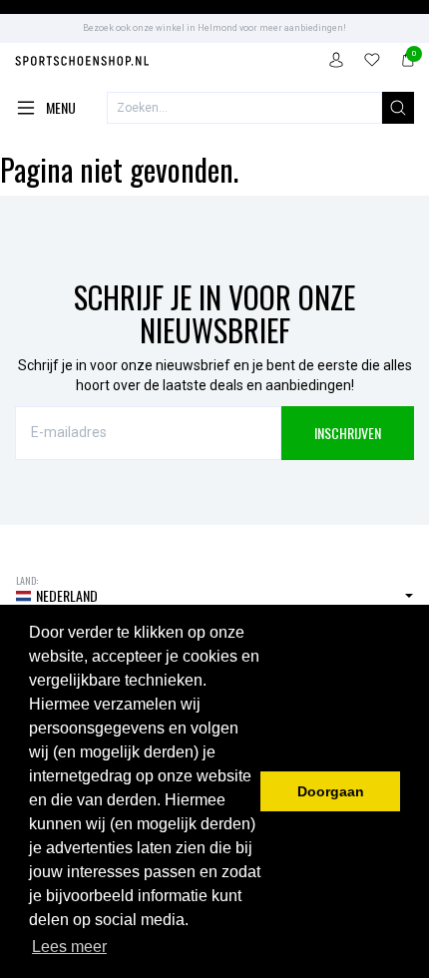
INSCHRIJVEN (347, 432)
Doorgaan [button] (330, 791)
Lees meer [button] (69, 946)
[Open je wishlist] (372, 63)
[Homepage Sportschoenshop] (82, 63)
